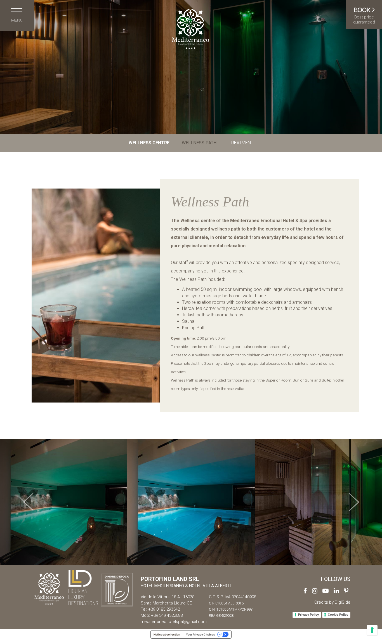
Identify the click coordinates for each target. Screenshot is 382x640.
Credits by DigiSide (332, 602)
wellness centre (149, 142)
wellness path (199, 142)
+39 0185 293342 (164, 609)
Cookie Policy (338, 615)
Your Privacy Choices (200, 634)
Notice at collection (167, 634)
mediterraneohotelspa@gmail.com (174, 621)
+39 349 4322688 (167, 615)
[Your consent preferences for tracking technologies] (372, 630)
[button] (28, 502)
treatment (241, 142)
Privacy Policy (308, 615)
